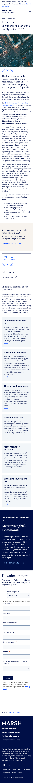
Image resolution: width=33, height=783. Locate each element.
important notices (15, 712)
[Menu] (30, 11)
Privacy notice (16, 770)
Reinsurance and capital (11, 732)
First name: (7, 603)
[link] (3, 70)
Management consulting (11, 740)
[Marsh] (11, 723)
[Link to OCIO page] (16, 343)
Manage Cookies (17, 773)
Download (12, 259)
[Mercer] (8, 11)
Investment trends (8, 18)
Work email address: (10, 623)
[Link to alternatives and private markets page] (16, 408)
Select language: (13, 592)
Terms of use (6, 770)
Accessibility (26, 770)
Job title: (5, 652)
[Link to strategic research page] (16, 437)
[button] (30, 4)
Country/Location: (9, 642)
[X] (4, 765)
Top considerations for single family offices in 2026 (14, 231)
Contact (5, 259)
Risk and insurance (9, 729)
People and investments (10, 736)
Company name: (8, 632)
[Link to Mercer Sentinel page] (16, 504)
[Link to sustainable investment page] (16, 377)
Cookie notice (6, 773)
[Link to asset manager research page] (16, 469)
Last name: (6, 613)
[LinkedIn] (9, 765)
